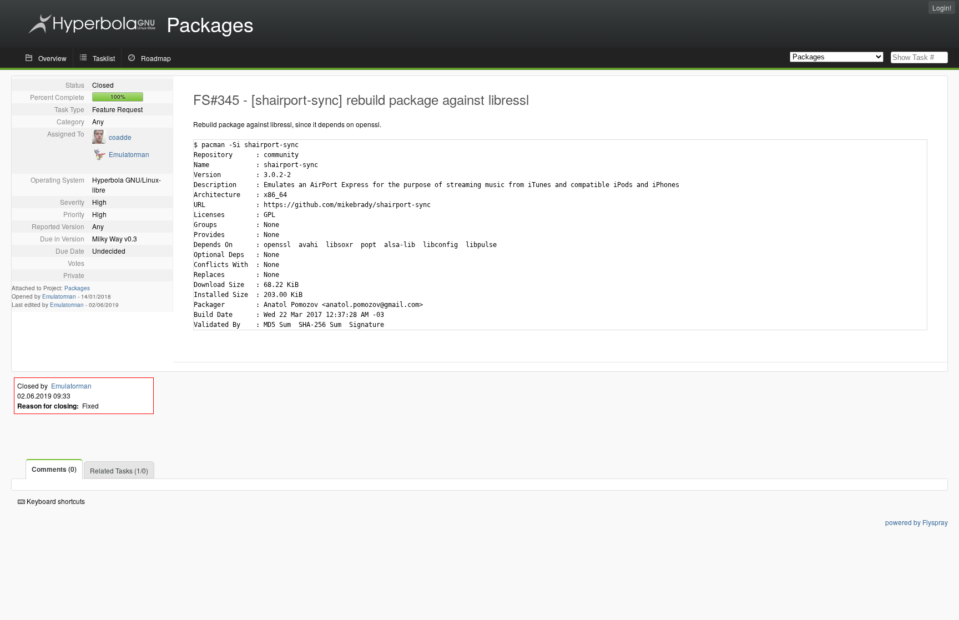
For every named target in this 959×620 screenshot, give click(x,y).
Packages (77, 288)
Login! (941, 7)
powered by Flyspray (916, 522)
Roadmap (156, 58)
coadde (120, 137)
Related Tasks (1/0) (119, 470)
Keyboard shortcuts (55, 501)
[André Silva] (99, 158)
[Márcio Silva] (99, 140)
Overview (52, 58)
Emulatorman (129, 154)
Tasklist (104, 58)
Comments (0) (54, 469)
